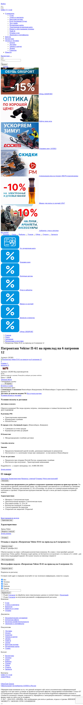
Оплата (12, 42)
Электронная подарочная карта (21, 27)
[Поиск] (11, 56)
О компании (9, 13)
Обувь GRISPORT (46, 94)
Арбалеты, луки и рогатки (49, 230)
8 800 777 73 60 (6, 10)
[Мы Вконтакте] (11, 682)
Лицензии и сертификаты (19, 35)
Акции (5, 66)
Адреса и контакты (17, 17)
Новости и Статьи (12, 608)
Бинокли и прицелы (27, 318)
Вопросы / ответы (8, 531)
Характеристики (7, 520)
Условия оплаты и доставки (11, 395)
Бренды (8, 37)
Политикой (64, 595)
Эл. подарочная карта (27, 248)
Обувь (38, 234)
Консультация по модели (10, 518)
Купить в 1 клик (7, 386)
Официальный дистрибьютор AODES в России (18, 686)
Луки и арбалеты (25, 290)
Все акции (5, 232)
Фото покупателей (8, 559)
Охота (14, 234)
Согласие (11, 595)
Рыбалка (22, 234)
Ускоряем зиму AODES (47, 148)
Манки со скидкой (26, 304)
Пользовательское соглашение (16, 618)
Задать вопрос (6, 469)
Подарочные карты (17, 25)
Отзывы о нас (15, 33)
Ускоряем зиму (25, 262)
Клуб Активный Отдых (18, 21)
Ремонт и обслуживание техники (22, 29)
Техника (6, 234)
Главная (8, 335)
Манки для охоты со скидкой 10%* (52, 203)
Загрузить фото (7, 568)
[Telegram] (8, 682)
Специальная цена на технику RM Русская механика (58, 176)
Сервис (8, 648)
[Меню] (2, 6)
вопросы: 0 (5, 365)
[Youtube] (3, 682)
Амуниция (9, 339)
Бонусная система (16, 19)
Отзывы (5, 537)
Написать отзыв (7, 546)
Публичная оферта (12, 620)
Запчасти (54, 234)
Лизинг (12, 48)
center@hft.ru (5, 677)
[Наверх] (2, 703)
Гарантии (13, 50)
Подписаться (6, 593)
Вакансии (8, 607)
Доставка (13, 44)
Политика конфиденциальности (17, 622)
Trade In (12, 31)
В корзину (8, 383)
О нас (12, 15)
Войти (3, 4)
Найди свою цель (45, 121)
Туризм (30, 234)
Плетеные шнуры (26, 276)
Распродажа (9, 39)
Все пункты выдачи (34, 393)
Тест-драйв (14, 23)
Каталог (4, 64)
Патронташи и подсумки (14, 341)
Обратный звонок (7, 684)
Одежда (46, 234)
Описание (5, 481)
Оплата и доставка (12, 41)
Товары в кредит (16, 46)
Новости (8, 52)
